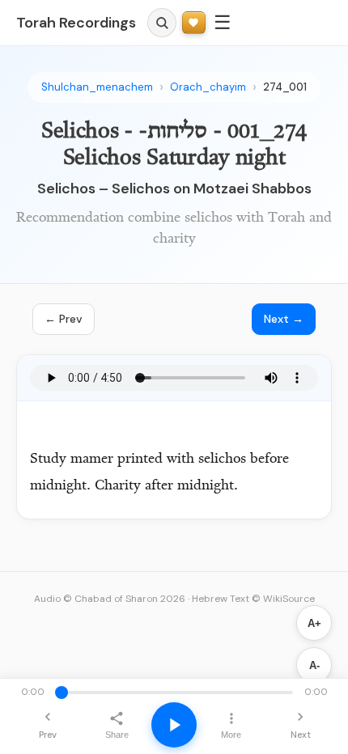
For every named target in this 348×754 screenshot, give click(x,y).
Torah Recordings (76, 22)
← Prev (64, 318)
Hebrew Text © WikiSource (253, 598)
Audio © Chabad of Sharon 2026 (109, 598)
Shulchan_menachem (97, 87)
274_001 (285, 87)
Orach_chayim (208, 87)
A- (314, 665)
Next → (283, 318)
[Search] (161, 22)
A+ (314, 623)
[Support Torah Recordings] (194, 23)
